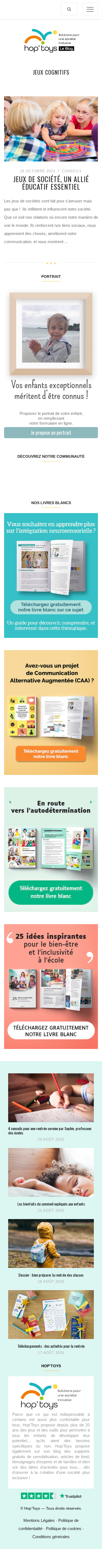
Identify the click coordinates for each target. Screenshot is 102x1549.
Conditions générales (51, 1536)
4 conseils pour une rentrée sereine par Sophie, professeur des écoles (50, 1130)
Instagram (27, 474)
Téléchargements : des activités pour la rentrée (51, 1346)
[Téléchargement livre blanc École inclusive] (51, 986)
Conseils (72, 171)
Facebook (12, 474)
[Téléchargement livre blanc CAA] (51, 712)
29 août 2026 (51, 1139)
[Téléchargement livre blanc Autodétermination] (51, 849)
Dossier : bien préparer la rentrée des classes (51, 1275)
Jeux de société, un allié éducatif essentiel (51, 182)
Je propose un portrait (51, 432)
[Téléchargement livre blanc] (51, 575)
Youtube (74, 474)
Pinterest (43, 474)
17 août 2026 (51, 1353)
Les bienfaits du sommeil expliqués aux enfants (51, 1204)
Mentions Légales (39, 1520)
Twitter (89, 474)
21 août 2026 (51, 1210)
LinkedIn (58, 474)
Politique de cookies (63, 1528)
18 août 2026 (51, 1282)
